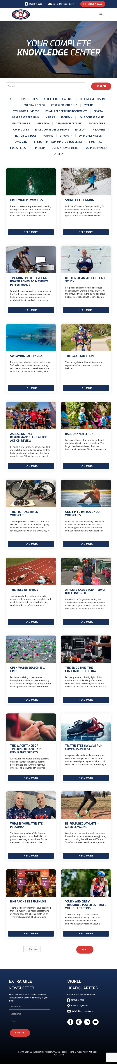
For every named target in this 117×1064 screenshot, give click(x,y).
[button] (100, 14)
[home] (21, 14)
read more (31, 232)
